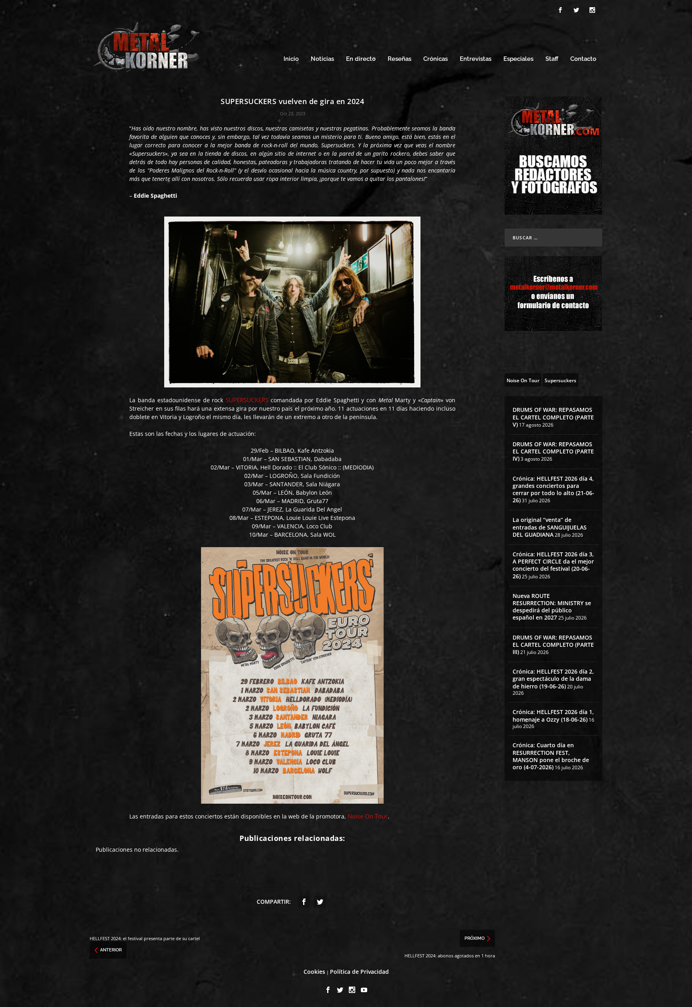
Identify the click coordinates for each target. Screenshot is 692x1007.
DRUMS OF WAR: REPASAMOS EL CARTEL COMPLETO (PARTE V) (553, 417)
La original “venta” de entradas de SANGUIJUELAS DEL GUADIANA (550, 527)
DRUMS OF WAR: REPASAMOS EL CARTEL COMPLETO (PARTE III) (553, 645)
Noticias (322, 59)
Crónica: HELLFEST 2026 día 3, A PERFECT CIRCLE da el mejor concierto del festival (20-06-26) (553, 565)
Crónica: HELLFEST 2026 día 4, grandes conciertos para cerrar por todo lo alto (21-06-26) (553, 489)
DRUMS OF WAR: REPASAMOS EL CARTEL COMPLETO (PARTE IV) (553, 451)
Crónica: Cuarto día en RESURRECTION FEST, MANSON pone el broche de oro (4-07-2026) (551, 756)
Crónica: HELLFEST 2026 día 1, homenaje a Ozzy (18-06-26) (553, 715)
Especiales (518, 59)
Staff (551, 59)
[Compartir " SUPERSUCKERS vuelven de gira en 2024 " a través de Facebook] (304, 902)
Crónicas (435, 59)
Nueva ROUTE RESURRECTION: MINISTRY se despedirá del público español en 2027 (552, 607)
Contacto (583, 59)
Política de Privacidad (359, 971)
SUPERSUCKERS (246, 400)
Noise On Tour (368, 816)
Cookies (314, 971)
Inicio (291, 59)
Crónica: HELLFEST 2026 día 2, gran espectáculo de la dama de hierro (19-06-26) (553, 679)
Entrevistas (475, 59)
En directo (361, 59)
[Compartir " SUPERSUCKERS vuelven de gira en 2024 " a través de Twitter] (320, 902)
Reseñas (399, 59)
